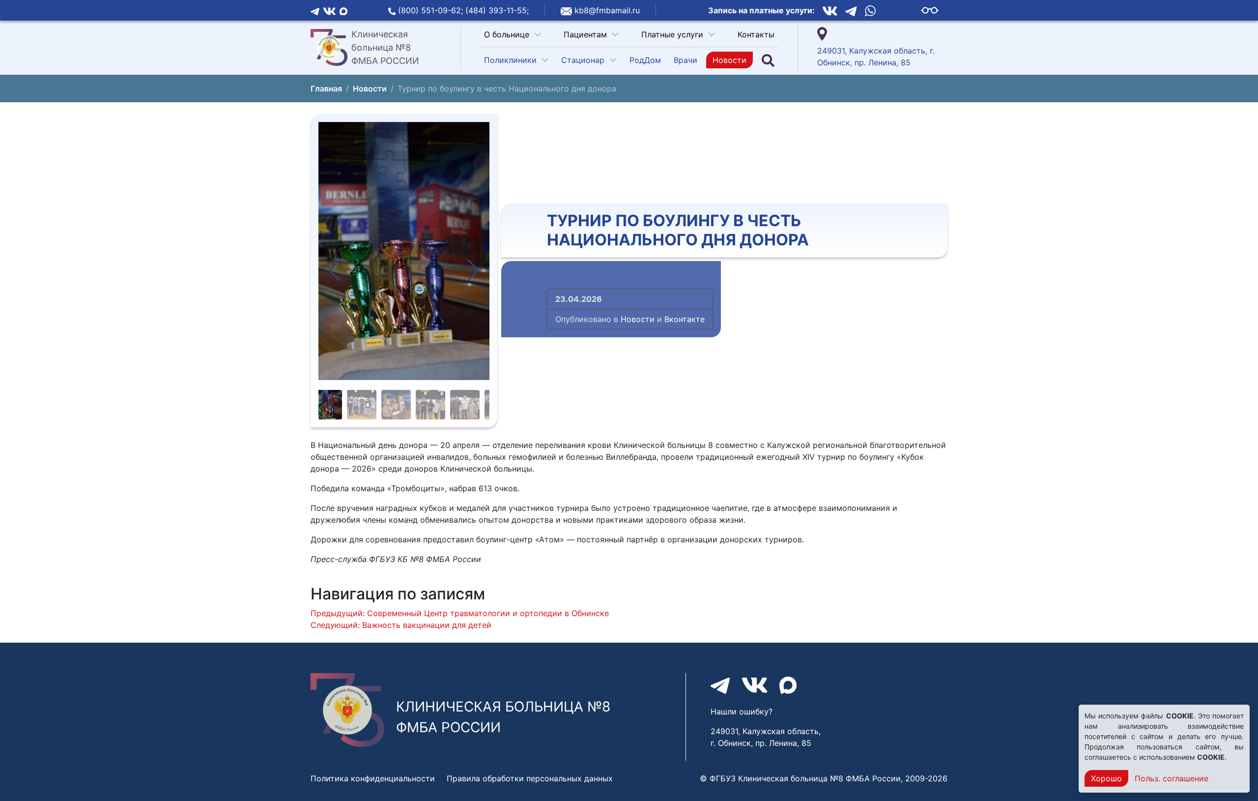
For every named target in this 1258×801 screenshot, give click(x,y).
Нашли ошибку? (741, 711)
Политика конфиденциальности (373, 778)
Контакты (756, 34)
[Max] (343, 10)
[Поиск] (768, 60)
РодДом (645, 60)
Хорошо (1106, 778)
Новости (729, 60)
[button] (334, 270)
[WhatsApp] (870, 10)
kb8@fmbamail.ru (607, 10)
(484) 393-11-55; (497, 10)
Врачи (685, 60)
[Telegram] (315, 10)
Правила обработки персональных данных (530, 778)
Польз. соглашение (1171, 778)
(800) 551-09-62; (431, 10)
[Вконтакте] (329, 10)
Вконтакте (684, 319)
